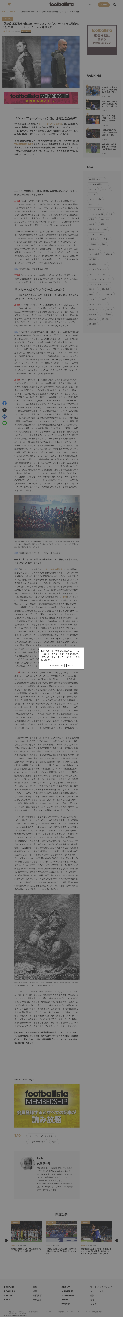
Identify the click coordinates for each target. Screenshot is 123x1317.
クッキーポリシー (56, 666)
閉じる (70, 666)
